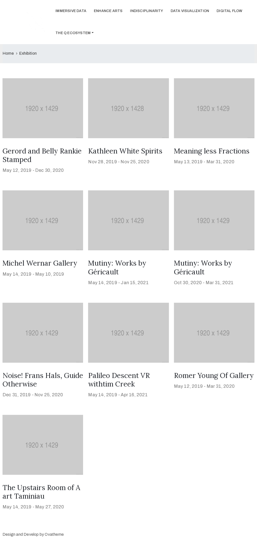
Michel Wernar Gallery (40, 263)
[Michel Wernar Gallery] (43, 220)
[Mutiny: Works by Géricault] (128, 220)
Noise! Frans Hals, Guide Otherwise (43, 380)
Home (8, 53)
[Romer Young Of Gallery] (214, 332)
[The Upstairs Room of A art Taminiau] (43, 444)
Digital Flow (229, 11)
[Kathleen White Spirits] (128, 108)
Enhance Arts (108, 11)
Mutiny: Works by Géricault (117, 267)
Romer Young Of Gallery (214, 375)
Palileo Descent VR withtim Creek (119, 380)
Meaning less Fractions (211, 151)
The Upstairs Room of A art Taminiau (41, 492)
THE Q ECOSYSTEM (73, 33)
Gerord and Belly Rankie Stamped (42, 155)
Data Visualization (190, 11)
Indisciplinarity (146, 11)
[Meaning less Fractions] (214, 108)
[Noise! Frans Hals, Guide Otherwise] (43, 332)
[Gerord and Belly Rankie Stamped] (43, 108)
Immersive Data (70, 11)
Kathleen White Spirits (125, 151)
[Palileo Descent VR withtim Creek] (128, 332)
